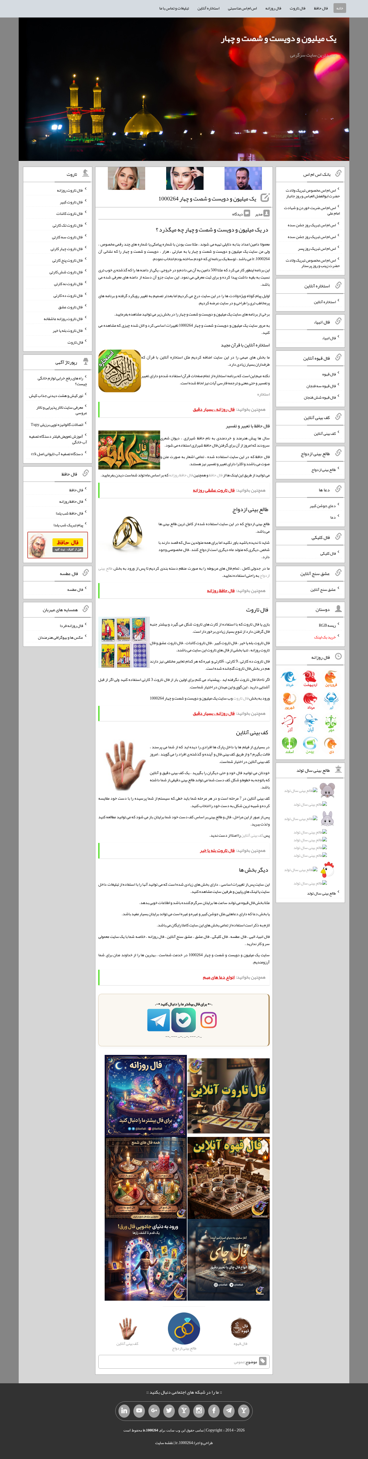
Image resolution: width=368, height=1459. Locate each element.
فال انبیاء (329, 338)
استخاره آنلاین (208, 8)
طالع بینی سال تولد (321, 893)
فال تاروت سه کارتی (67, 237)
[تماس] (184, 1411)
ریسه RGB (327, 625)
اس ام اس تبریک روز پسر (317, 248)
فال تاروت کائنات (69, 213)
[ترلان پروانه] (185, 180)
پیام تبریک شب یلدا (68, 525)
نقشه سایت (164, 1443)
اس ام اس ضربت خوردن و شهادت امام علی (312, 210)
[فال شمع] (146, 1179)
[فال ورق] (146, 1261)
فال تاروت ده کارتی (68, 295)
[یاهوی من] (244, 1411)
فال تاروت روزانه (70, 190)
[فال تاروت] (228, 1097)
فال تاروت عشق (70, 307)
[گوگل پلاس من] (154, 1411)
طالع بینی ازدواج (323, 469)
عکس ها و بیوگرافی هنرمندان (60, 637)
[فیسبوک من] (214, 1411)
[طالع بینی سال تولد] (310, 838)
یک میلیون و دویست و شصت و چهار (278, 38)
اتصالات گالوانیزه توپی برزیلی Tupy (57, 424)
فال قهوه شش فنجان (320, 397)
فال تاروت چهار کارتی (67, 248)
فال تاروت (297, 8)
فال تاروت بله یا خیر (68, 330)
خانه (339, 8)
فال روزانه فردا (71, 626)
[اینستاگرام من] (199, 1411)
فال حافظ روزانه (181, 475)
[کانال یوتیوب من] (139, 1411)
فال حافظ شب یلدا (69, 513)
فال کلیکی (328, 553)
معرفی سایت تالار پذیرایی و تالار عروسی (61, 410)
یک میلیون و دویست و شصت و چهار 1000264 (207, 198)
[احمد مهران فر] (243, 180)
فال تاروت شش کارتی (66, 272)
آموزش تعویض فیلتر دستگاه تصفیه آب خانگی (58, 439)
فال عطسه (75, 589)
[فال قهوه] (228, 1179)
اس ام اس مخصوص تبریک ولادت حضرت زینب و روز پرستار (313, 263)
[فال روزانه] (146, 1097)
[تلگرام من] (229, 1411)
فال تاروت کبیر (71, 202)
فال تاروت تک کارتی (68, 225)
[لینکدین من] (124, 1411)
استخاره (263, 394)
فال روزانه (273, 8)
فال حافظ (321, 8)
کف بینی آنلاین (252, 835)
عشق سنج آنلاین (323, 589)
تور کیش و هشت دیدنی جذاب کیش (56, 395)
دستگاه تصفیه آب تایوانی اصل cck (57, 454)
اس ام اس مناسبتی (242, 8)
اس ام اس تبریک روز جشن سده (312, 225)
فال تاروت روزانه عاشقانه (63, 319)
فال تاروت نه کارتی (68, 284)
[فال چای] (228, 1261)
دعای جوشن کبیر (323, 505)
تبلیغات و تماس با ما (174, 8)
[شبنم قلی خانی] (126, 180)
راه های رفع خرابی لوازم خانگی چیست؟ (62, 381)
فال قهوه (329, 374)
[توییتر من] (169, 1411)
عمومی (239, 1362)
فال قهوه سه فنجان (321, 385)
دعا (333, 517)
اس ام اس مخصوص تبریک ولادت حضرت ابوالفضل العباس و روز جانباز (313, 193)
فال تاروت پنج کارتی (67, 260)
